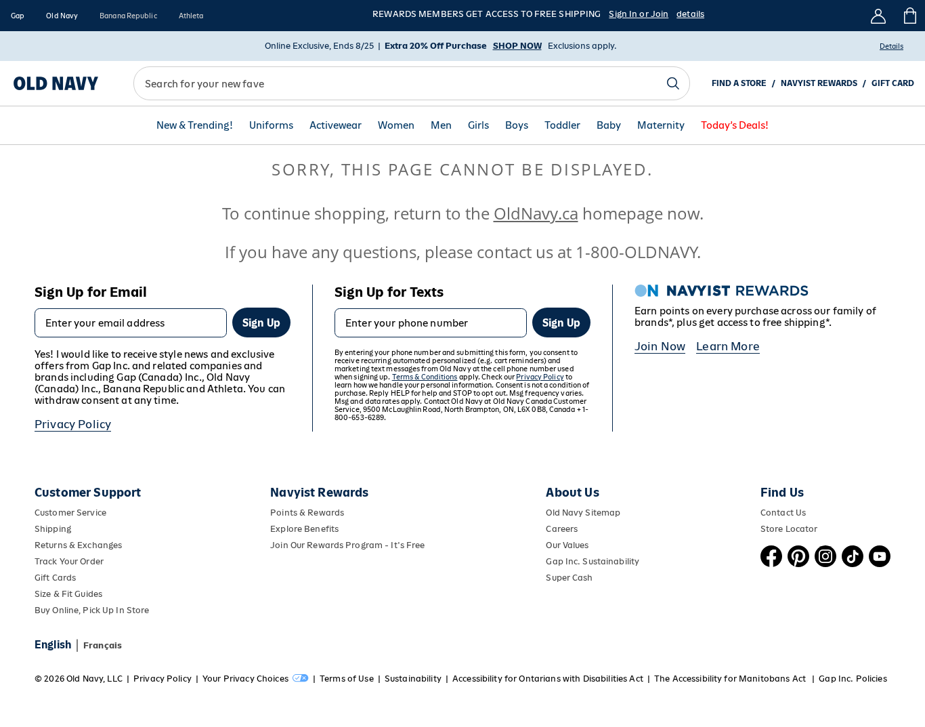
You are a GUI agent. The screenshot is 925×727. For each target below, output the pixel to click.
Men (441, 125)
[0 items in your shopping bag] (909, 15)
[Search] (673, 83)
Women (396, 125)
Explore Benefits (304, 529)
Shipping (53, 529)
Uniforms (271, 125)
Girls (478, 125)
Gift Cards (55, 578)
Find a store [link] (739, 83)
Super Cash (569, 578)
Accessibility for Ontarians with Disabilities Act (547, 678)
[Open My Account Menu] (878, 15)
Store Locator (789, 529)
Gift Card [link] (893, 83)
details (690, 14)
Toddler (562, 125)
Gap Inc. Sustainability (592, 561)
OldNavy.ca (536, 213)
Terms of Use (347, 678)
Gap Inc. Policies (852, 678)
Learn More (728, 346)
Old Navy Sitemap (583, 512)
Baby (609, 125)
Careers (562, 529)
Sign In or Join (638, 14)
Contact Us (783, 512)
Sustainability (413, 678)
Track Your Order (69, 561)
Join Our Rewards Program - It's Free (347, 545)
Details (891, 46)
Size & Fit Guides (68, 594)
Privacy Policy (73, 424)
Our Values (567, 545)
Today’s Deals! (735, 125)
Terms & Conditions (425, 377)
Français (102, 645)
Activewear (335, 125)
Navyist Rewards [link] (819, 83)
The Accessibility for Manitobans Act (731, 678)
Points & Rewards (307, 512)
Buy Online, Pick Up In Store (92, 610)
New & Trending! (194, 125)
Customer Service (70, 512)
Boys (516, 125)
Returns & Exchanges (78, 545)
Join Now (659, 346)
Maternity (661, 125)
